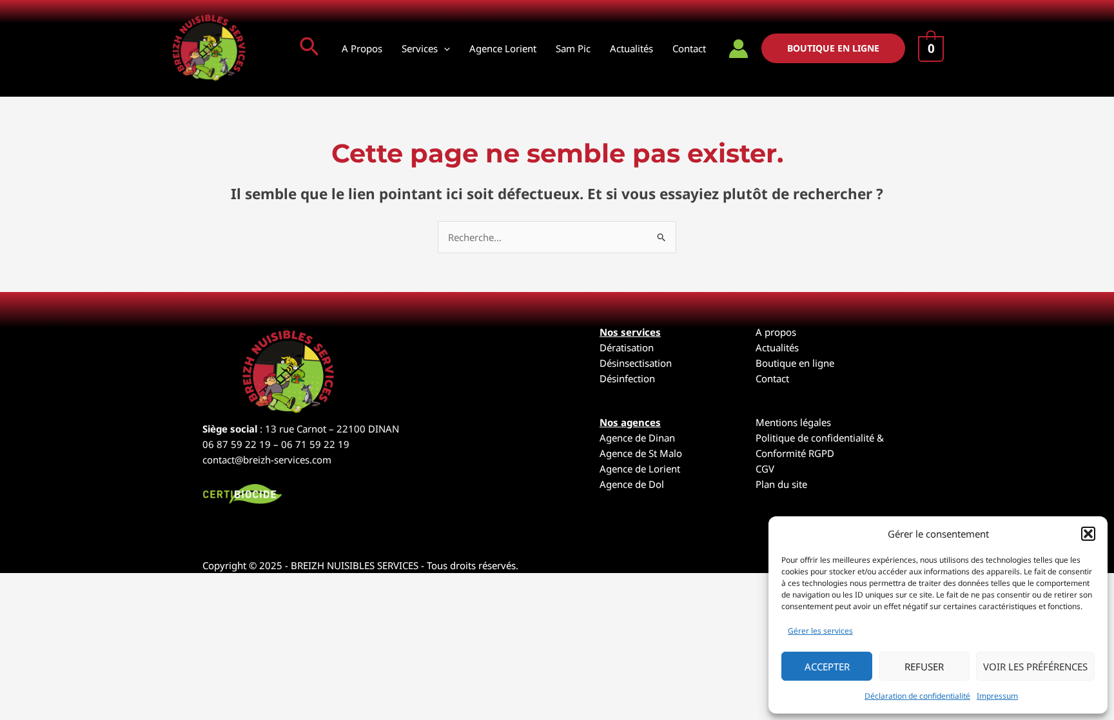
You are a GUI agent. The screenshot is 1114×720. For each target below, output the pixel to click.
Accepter (827, 666)
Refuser (924, 666)
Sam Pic (573, 48)
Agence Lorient (502, 48)
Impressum (997, 695)
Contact (689, 48)
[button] (1088, 533)
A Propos (362, 48)
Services (420, 48)
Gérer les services (820, 630)
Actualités (631, 48)
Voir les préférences (1035, 666)
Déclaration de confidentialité (917, 695)
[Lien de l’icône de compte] (738, 49)
